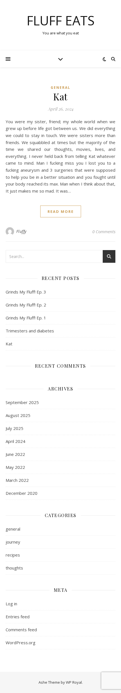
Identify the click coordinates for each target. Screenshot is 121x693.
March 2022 (17, 480)
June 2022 (15, 454)
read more (61, 211)
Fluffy (21, 231)
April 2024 (15, 441)
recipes (13, 555)
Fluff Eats (61, 20)
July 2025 (14, 428)
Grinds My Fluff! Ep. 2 (26, 305)
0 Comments (103, 231)
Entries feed (18, 616)
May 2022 (15, 467)
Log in (11, 603)
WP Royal (74, 682)
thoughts (14, 568)
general (60, 87)
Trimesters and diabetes (30, 331)
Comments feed (21, 629)
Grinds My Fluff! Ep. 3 (26, 292)
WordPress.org (20, 642)
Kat (60, 96)
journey (13, 542)
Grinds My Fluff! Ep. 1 (26, 318)
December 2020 (21, 493)
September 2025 (22, 402)
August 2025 (18, 415)
